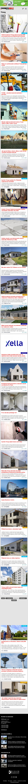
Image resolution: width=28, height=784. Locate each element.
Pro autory (10, 780)
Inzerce (14, 780)
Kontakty (5, 780)
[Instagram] (14, 777)
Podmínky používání (14, 782)
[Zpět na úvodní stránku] (7, 9)
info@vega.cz (4, 729)
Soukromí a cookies (22, 780)
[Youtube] (16, 777)
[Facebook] (12, 777)
